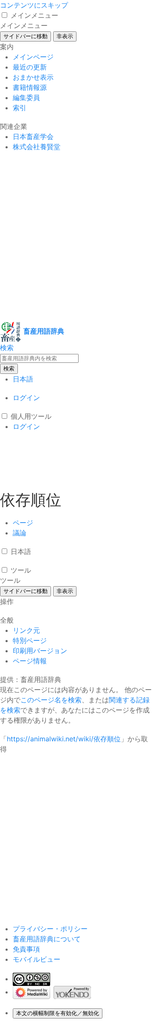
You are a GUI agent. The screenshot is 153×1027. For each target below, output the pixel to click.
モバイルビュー (36, 959)
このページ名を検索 (51, 700)
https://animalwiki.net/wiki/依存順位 (64, 739)
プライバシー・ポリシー (50, 928)
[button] (4, 15)
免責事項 (26, 949)
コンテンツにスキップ (34, 5)
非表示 (65, 36)
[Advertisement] (76, 236)
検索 (8, 368)
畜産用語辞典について (47, 939)
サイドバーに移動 (25, 36)
